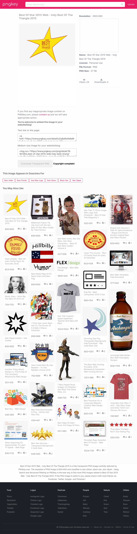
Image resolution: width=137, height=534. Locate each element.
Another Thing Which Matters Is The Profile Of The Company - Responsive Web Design (16, 373)
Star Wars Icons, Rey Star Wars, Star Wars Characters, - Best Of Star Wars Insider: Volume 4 (69, 243)
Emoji (125, 496)
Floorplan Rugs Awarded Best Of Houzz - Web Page (95, 442)
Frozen (86, 496)
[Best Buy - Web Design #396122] (16, 397)
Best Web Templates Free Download (119, 276)
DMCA (118, 527)
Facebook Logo (37, 508)
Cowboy (86, 512)
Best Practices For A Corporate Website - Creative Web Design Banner (93, 404)
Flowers (126, 500)
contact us (44, 114)
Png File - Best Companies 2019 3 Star (94, 293)
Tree (106, 512)
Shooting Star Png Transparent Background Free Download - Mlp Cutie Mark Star (95, 342)
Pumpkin (11, 512)
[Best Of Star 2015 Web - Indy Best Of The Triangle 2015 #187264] (16, 205)
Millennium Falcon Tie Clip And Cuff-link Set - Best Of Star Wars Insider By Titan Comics (42, 226)
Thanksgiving (64, 504)
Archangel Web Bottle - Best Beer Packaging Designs (120, 357)
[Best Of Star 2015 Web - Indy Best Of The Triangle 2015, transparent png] (47, 44)
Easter (60, 512)
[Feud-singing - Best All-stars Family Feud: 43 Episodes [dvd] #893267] (16, 245)
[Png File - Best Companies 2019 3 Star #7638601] (95, 280)
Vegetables (12, 504)
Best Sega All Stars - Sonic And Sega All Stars (69, 424)
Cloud (106, 496)
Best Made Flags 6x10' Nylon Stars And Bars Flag (41, 276)
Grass (106, 504)
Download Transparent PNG (35, 163)
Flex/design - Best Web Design (68, 268)
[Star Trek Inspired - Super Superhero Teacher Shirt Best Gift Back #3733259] (68, 298)
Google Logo (35, 516)
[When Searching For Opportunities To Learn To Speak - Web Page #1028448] (16, 430)
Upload (131, 4)
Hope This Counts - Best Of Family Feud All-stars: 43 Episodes (95, 255)
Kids (85, 516)
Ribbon (126, 512)
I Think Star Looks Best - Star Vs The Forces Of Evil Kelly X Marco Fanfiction (42, 326)
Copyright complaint (64, 163)
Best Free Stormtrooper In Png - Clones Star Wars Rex (41, 412)
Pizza (9, 496)
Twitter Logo (35, 500)
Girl (84, 500)
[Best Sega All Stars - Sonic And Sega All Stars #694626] (68, 412)
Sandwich (11, 500)
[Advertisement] (60, 86)
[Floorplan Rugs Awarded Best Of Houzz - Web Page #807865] (95, 429)
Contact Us (108, 527)
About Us (98, 527)
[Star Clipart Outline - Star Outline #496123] (16, 323)
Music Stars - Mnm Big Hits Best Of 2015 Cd (15, 297)
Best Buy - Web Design (15, 409)
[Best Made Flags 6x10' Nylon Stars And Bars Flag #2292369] (42, 256)
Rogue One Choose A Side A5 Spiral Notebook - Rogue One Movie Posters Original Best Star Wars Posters (121, 233)
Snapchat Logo (37, 512)
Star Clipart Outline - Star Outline (16, 339)
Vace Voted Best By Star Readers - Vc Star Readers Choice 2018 (42, 367)
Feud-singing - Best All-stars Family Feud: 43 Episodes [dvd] (15, 261)
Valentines (62, 508)
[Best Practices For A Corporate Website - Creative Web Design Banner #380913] (95, 391)
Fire (105, 500)
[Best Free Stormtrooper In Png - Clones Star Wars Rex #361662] (42, 394)
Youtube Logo (36, 504)
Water (125, 508)
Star (105, 508)
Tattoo (126, 516)
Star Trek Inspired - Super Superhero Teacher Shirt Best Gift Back (68, 319)
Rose (125, 504)
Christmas (62, 496)
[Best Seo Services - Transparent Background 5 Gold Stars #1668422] (42, 434)
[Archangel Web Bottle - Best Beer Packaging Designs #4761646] (121, 321)
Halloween (62, 500)
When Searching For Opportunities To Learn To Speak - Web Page (15, 445)
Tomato (10, 508)
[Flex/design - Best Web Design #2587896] (68, 262)
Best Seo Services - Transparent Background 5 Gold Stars (42, 445)
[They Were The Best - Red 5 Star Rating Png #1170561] (121, 424)
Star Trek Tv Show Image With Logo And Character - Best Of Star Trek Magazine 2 (95, 214)
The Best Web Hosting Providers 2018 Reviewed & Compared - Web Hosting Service (95, 368)
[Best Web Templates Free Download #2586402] (121, 261)
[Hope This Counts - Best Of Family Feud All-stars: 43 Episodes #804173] (95, 240)
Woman (86, 508)
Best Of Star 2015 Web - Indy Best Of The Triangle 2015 (16, 220)
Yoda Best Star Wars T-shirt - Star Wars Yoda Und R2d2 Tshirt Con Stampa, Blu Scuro (120, 406)
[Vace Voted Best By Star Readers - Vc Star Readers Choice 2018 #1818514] (42, 353)
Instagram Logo (37, 496)
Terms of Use (128, 527)
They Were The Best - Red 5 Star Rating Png (120, 430)
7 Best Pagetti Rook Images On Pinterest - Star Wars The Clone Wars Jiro (67, 388)
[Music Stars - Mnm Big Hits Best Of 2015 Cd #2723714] (16, 285)
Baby (85, 504)
